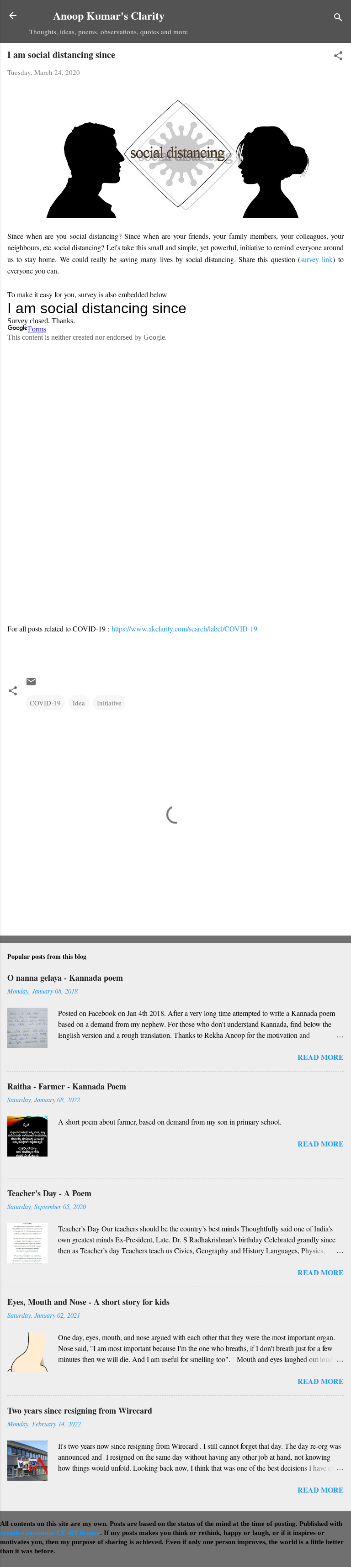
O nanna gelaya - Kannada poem (65, 977)
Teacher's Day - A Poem (49, 1193)
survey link (316, 259)
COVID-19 (45, 702)
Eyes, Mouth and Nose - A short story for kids (88, 1302)
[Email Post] (31, 684)
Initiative (109, 702)
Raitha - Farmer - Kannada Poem (66, 1086)
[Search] (338, 18)
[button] (338, 57)
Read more (321, 1057)
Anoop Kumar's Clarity (109, 15)
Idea (79, 702)
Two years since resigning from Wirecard (79, 1410)
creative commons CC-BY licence (50, 1532)
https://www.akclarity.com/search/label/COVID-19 (184, 628)
